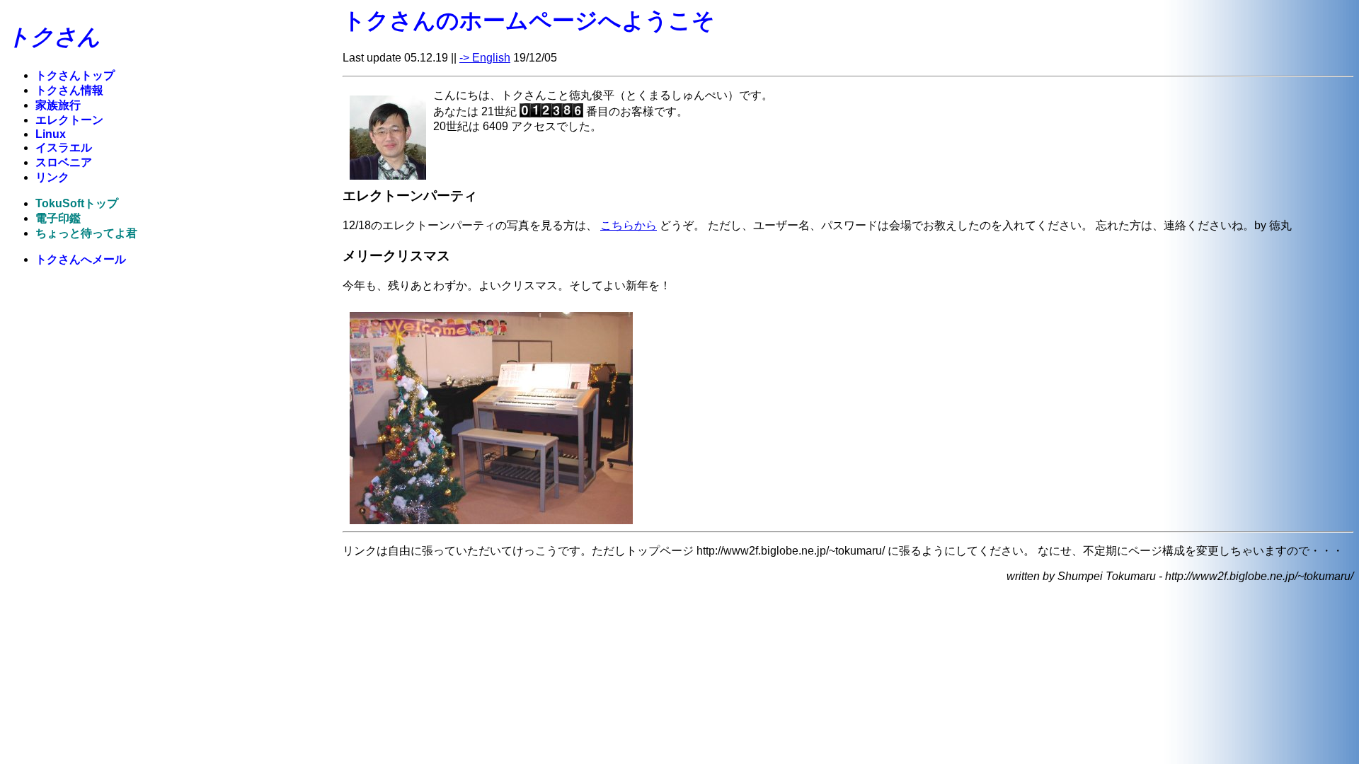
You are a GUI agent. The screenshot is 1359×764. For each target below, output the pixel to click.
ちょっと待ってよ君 (86, 233)
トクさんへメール (80, 259)
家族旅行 (58, 105)
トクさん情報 (69, 90)
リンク (52, 177)
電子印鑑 (58, 218)
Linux (50, 134)
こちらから (628, 225)
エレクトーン (69, 120)
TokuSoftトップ (76, 203)
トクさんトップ (75, 75)
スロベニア (63, 162)
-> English (484, 58)
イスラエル (63, 147)
